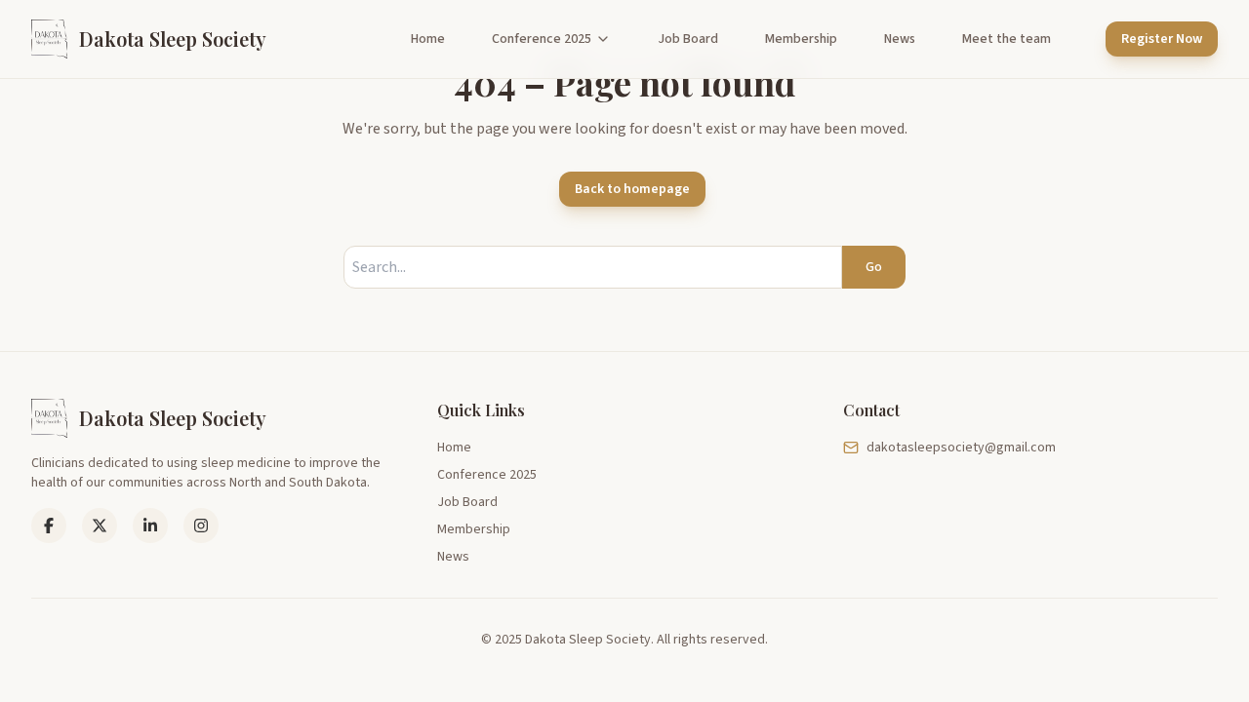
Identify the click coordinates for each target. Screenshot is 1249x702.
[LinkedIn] (99, 525)
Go (874, 267)
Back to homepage (632, 189)
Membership (801, 39)
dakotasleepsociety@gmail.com (961, 447)
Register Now (1161, 39)
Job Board (688, 39)
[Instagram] (201, 525)
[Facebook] (48, 525)
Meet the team (1006, 39)
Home (428, 39)
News (899, 39)
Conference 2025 (541, 39)
